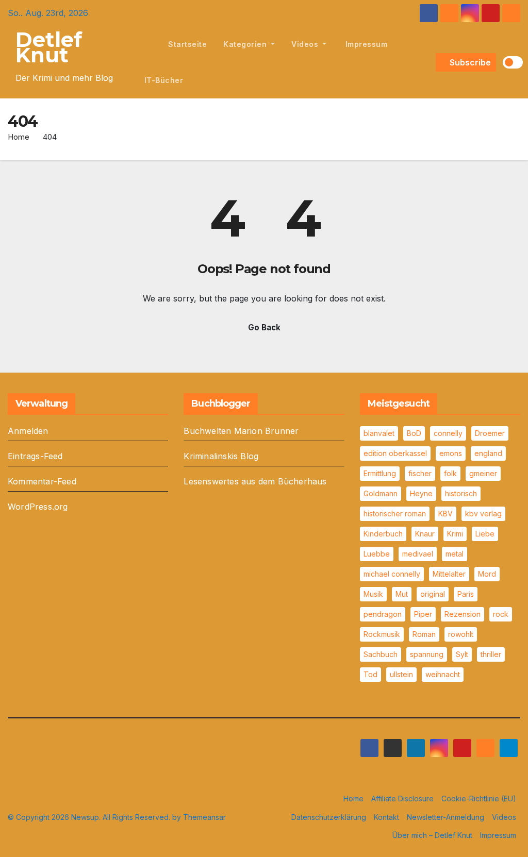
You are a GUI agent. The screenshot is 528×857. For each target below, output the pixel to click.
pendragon (383, 614)
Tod (370, 674)
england (488, 453)
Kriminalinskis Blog (221, 456)
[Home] (148, 44)
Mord (487, 573)
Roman (424, 634)
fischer (420, 473)
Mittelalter (449, 573)
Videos (306, 44)
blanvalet (379, 433)
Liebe (484, 533)
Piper (423, 614)
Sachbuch (381, 654)
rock (500, 614)
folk (450, 473)
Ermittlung (380, 473)
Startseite (187, 44)
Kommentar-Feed (42, 481)
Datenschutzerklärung (328, 817)
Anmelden (28, 431)
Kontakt (386, 817)
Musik (373, 594)
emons (450, 453)
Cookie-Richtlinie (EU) (478, 798)
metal (455, 553)
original (432, 594)
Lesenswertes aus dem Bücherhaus (255, 481)
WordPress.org (38, 506)
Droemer (490, 433)
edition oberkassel (395, 453)
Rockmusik (382, 634)
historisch (461, 493)
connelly (448, 433)
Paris (465, 594)
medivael (417, 553)
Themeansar (204, 817)
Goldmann (381, 493)
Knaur (425, 533)
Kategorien (246, 44)
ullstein (401, 674)
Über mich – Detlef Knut (432, 835)
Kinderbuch (383, 533)
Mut (401, 594)
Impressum (365, 44)
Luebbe (377, 553)
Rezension (462, 614)
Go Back (264, 327)
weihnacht (442, 674)
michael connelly (392, 573)
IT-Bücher (164, 80)
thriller (491, 654)
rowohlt (460, 634)
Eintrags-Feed (35, 456)
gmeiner (483, 473)
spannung (426, 654)
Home (18, 137)
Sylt (462, 654)
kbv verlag (483, 513)
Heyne (421, 493)
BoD (414, 433)
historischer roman (395, 513)
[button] (426, 62)
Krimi (455, 533)
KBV (445, 513)
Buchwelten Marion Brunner (241, 431)
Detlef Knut (48, 47)
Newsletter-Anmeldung (445, 817)
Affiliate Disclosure (402, 798)
